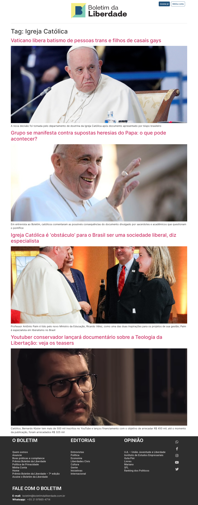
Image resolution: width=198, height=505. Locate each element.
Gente (74, 467)
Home (15, 470)
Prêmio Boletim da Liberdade (29, 461)
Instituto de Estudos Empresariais (143, 455)
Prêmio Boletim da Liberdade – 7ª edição (36, 473)
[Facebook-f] (177, 448)
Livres (127, 461)
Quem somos (20, 452)
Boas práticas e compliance (28, 458)
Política (75, 455)
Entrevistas (77, 452)
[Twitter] (177, 469)
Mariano (129, 464)
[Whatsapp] (177, 442)
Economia (76, 458)
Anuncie (17, 455)
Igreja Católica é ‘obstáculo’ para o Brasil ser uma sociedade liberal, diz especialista (93, 238)
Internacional (78, 473)
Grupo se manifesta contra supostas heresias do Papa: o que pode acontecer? (88, 136)
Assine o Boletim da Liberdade (30, 476)
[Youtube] (177, 462)
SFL (126, 467)
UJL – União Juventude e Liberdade (145, 452)
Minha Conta (19, 467)
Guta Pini (129, 458)
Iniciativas (76, 470)
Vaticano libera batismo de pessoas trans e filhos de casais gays (86, 40)
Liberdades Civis (80, 461)
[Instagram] (177, 455)
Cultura (75, 464)
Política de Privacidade (25, 464)
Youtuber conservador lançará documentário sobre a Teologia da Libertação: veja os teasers (86, 340)
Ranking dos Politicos (136, 470)
